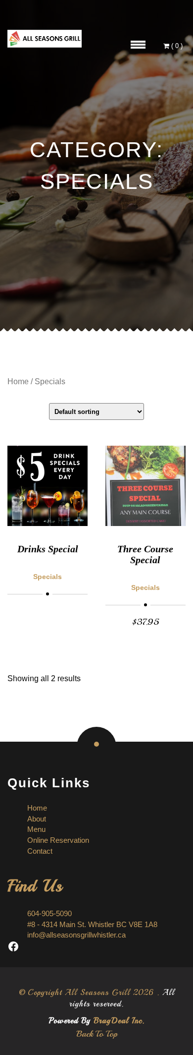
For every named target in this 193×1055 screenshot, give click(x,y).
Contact (39, 851)
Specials (47, 577)
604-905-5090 (49, 913)
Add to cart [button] (145, 621)
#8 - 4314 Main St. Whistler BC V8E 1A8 (92, 924)
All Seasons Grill (97, 992)
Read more (47, 608)
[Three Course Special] (145, 486)
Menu (36, 829)
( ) (177, 46)
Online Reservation (58, 840)
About (36, 819)
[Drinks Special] (47, 486)
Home (18, 381)
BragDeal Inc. (119, 1021)
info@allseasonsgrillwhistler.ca (76, 935)
